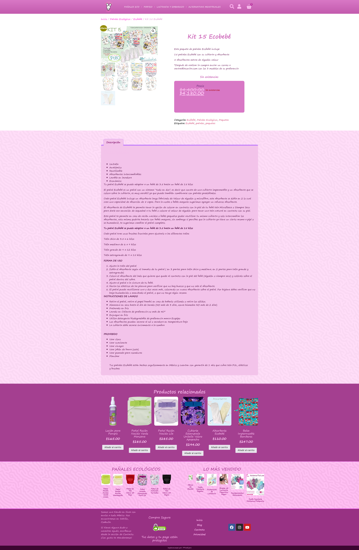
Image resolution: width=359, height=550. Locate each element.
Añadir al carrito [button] (112, 447)
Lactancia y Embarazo (170, 7)
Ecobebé (137, 19)
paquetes (210, 123)
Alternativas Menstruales (204, 7)
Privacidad (200, 534)
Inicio (104, 19)
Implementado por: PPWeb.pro (179, 547)
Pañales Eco (131, 7)
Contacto (199, 530)
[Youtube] (247, 527)
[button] (153, 30)
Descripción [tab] (113, 142)
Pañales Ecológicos (120, 19)
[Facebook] (231, 527)
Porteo (148, 7)
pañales (200, 123)
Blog (199, 525)
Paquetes (224, 120)
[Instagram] (239, 527)
